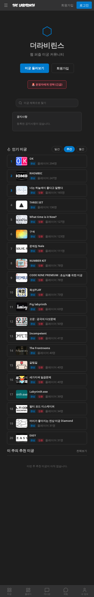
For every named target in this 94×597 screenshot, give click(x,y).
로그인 (84, 5)
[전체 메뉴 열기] (6, 5)
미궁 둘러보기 (34, 68)
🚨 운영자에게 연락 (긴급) (47, 84)
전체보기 (82, 451)
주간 (69, 149)
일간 (57, 149)
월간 (81, 149)
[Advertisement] (47, 536)
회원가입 (67, 5)
